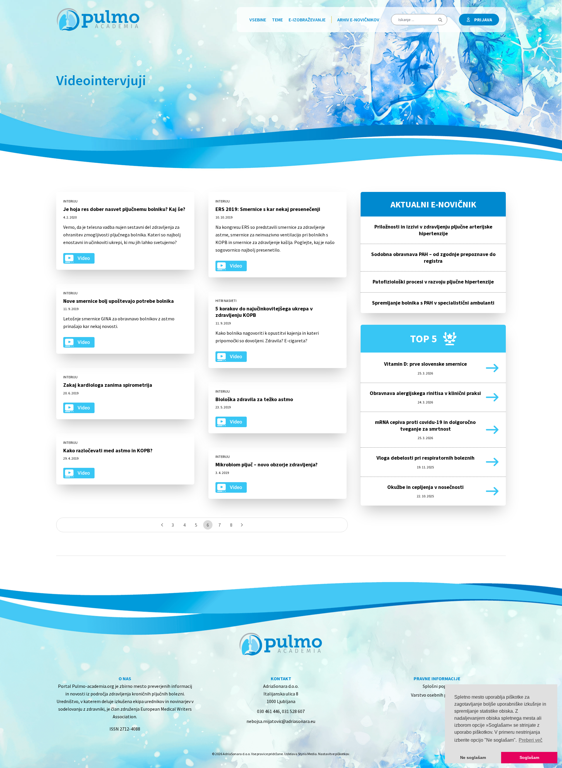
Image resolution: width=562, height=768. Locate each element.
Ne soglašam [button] (473, 757)
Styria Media (307, 754)
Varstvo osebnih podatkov (437, 695)
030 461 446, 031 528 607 (281, 711)
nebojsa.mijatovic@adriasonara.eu (280, 721)
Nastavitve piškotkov (333, 754)
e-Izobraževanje (307, 20)
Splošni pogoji (437, 686)
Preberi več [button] (530, 740)
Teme (277, 20)
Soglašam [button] (529, 757)
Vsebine (257, 20)
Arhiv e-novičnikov (358, 20)
